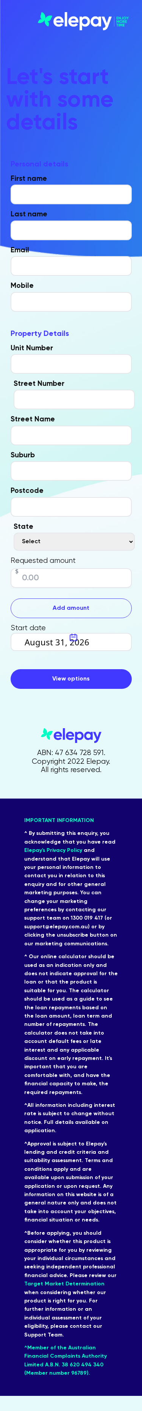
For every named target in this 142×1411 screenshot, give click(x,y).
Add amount (71, 608)
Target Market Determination (64, 1284)
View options (71, 679)
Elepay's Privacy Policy (53, 850)
